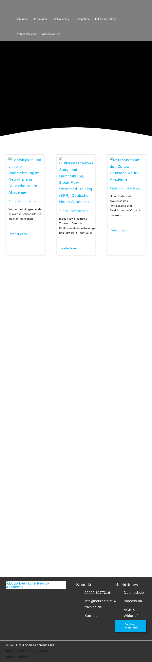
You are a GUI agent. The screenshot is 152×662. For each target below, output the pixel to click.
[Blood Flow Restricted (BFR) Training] (76, 160)
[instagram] (119, 643)
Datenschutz (134, 593)
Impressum (133, 601)
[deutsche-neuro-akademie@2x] (36, 583)
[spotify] (145, 643)
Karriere (91, 616)
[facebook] (132, 643)
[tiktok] (138, 643)
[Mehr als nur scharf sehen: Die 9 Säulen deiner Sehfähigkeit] (25, 160)
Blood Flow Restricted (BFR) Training (88, 211)
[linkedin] (125, 643)
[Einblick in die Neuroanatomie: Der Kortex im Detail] (126, 160)
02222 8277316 (97, 593)
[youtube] (113, 643)
